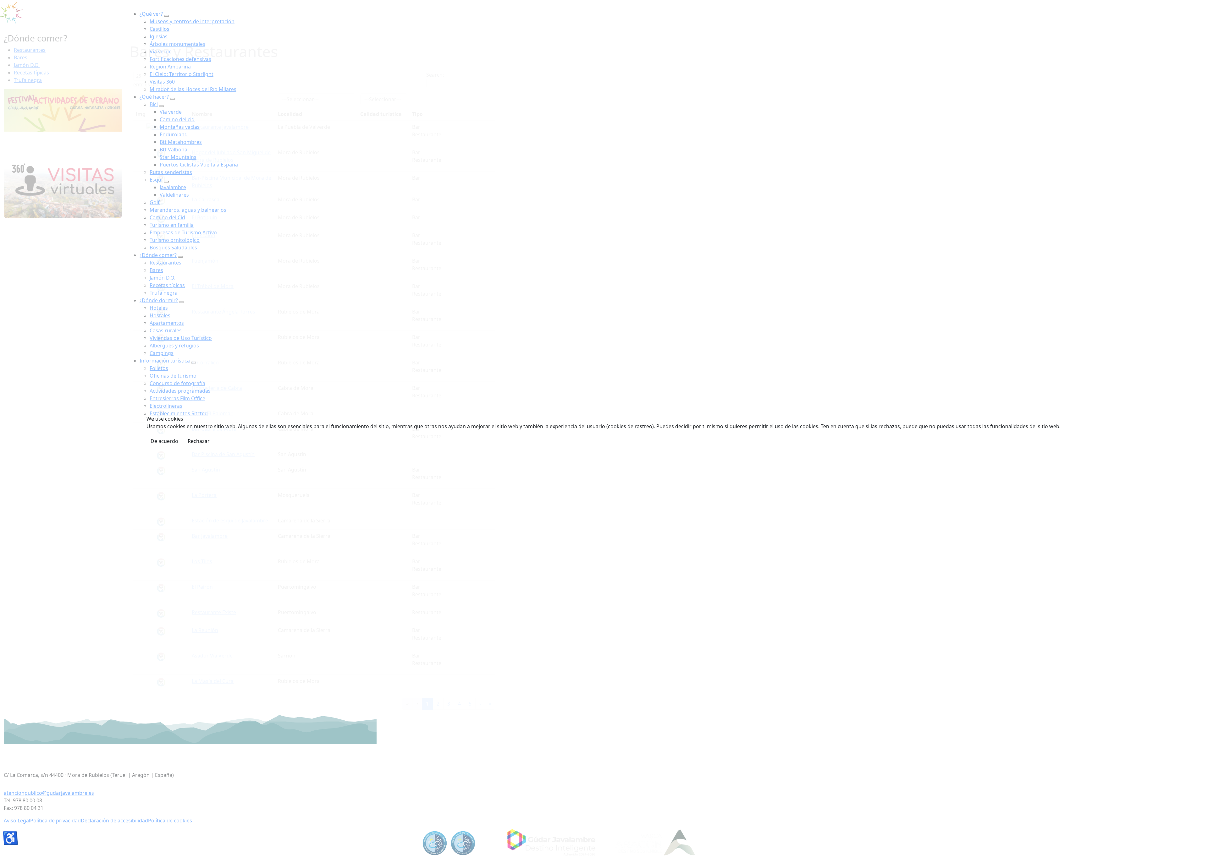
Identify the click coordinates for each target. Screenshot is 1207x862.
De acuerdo (164, 441)
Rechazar (199, 441)
